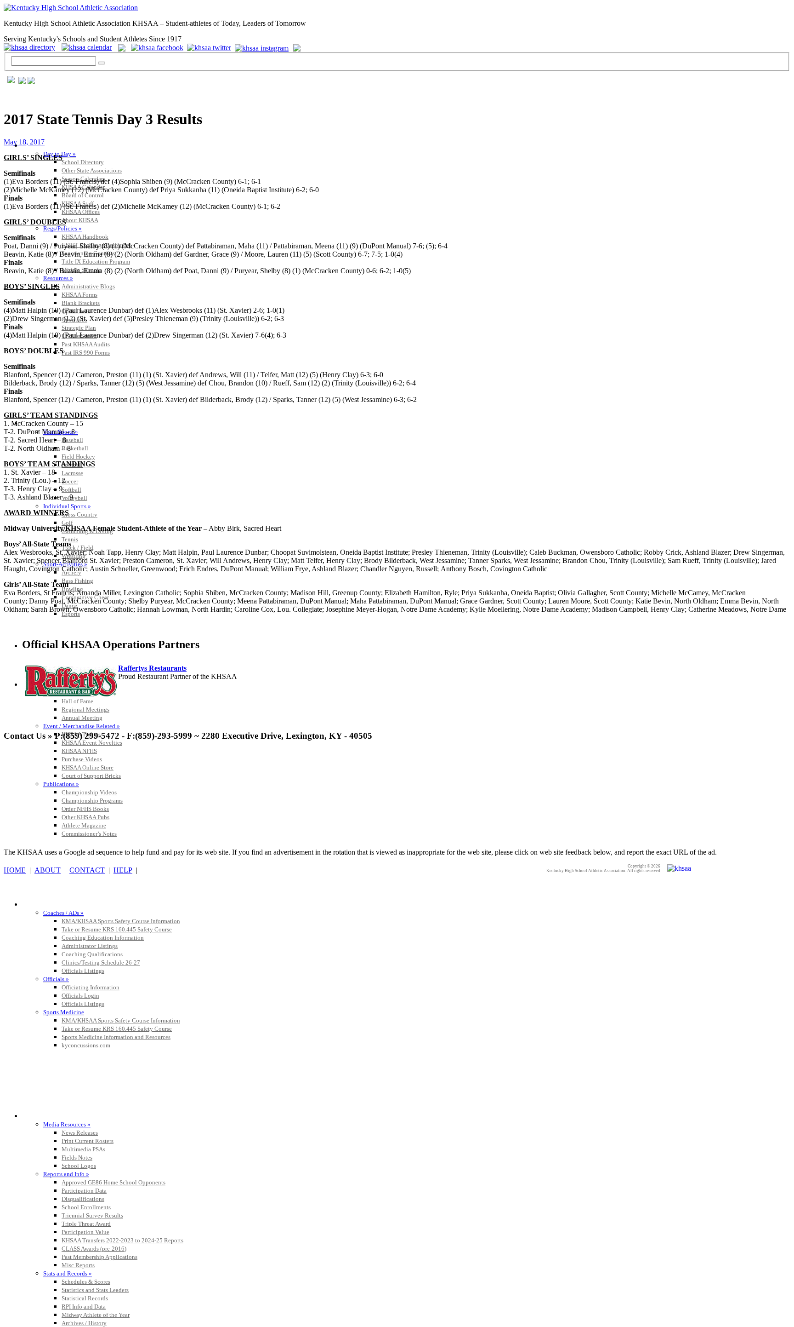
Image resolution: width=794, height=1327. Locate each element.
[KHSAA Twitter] (210, 47)
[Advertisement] (171, 770)
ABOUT (47, 870)
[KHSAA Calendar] (89, 47)
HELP (122, 870)
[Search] (101, 63)
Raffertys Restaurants (152, 668)
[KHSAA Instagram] (263, 47)
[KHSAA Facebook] (155, 47)
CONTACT (87, 870)
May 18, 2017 (24, 142)
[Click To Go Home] (71, 7)
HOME (15, 870)
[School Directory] (32, 47)
